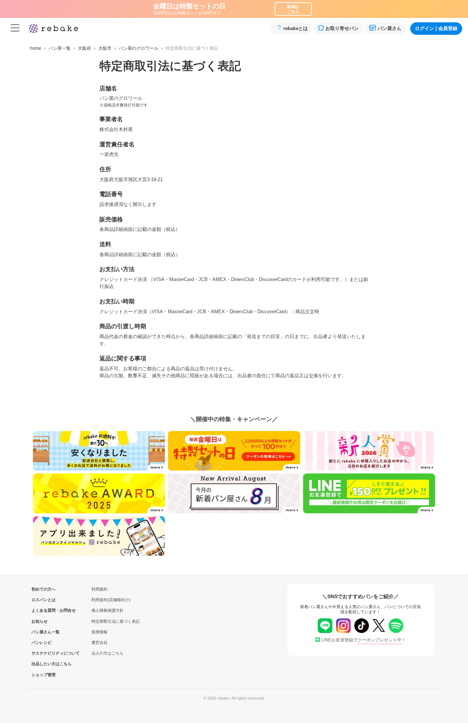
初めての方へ (43, 589)
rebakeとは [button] (295, 28)
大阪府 (84, 48)
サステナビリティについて (43, 653)
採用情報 (99, 632)
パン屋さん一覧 (43, 632)
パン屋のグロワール (138, 48)
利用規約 (99, 589)
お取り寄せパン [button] (342, 28)
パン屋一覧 (60, 48)
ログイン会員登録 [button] (436, 28)
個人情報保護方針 (107, 610)
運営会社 (99, 642)
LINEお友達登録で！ (363, 640)
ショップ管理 (43, 675)
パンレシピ (41, 642)
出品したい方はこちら (43, 664)
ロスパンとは (43, 599)
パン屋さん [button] (389, 28)
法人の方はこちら (107, 653)
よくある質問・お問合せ (43, 610)
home (35, 48)
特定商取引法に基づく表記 (115, 621)
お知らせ (39, 621)
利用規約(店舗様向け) (111, 599)
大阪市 (105, 48)
